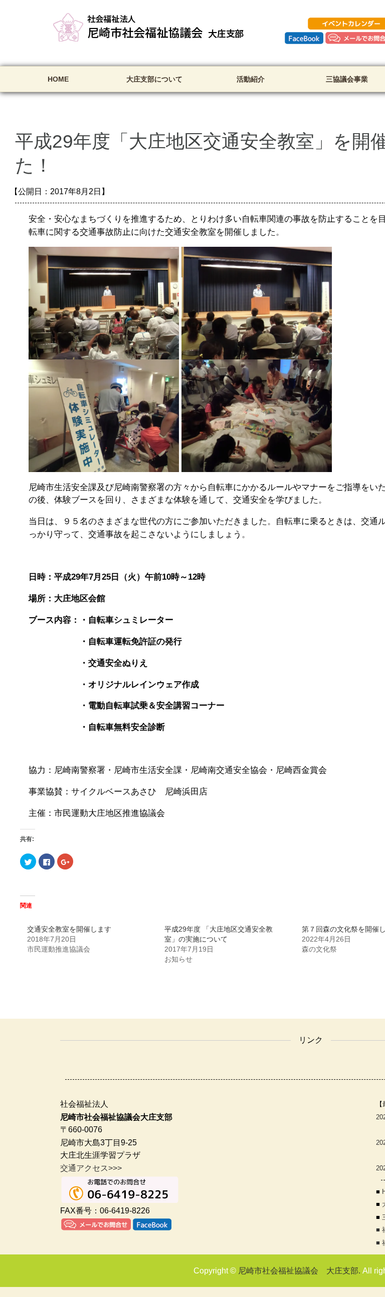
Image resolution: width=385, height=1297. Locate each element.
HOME (58, 79)
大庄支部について (154, 79)
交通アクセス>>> (91, 1168)
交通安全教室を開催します (69, 929)
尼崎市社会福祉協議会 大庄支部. (299, 1270)
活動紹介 (251, 79)
